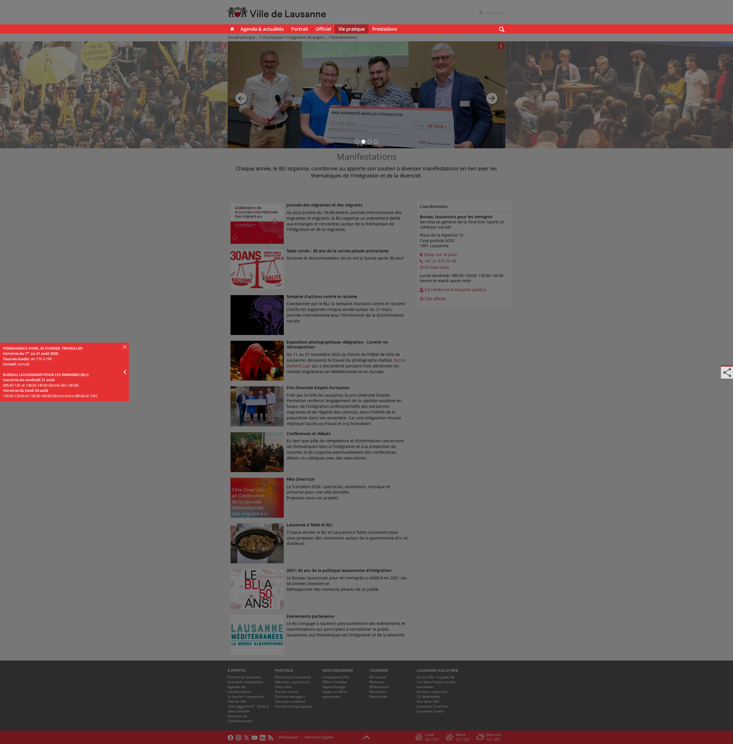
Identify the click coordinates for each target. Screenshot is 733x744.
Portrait (299, 29)
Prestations (384, 29)
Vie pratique (351, 29)
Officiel (323, 29)
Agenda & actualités (262, 29)
